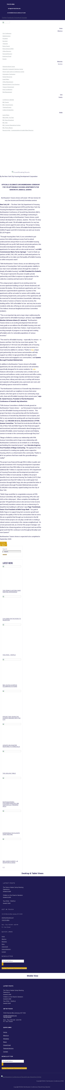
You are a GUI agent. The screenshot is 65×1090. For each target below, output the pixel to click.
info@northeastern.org (8, 917)
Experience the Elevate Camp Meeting (11, 833)
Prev (3, 543)
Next (3, 545)
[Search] (5, 554)
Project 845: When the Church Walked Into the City (11, 718)
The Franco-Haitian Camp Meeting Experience (12, 591)
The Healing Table (9, 773)
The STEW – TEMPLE (9, 655)
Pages (32, 153)
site (34, 369)
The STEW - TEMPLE (9, 901)
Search (5, 549)
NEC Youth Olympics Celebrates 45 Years (10, 685)
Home (32, 148)
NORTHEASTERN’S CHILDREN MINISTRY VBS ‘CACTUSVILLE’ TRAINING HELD (11, 804)
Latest (32, 157)
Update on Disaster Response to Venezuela (11, 745)
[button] (14, 986)
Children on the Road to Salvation (12, 619)
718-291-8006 (5, 920)
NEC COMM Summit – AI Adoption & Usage (10, 861)
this (32, 350)
